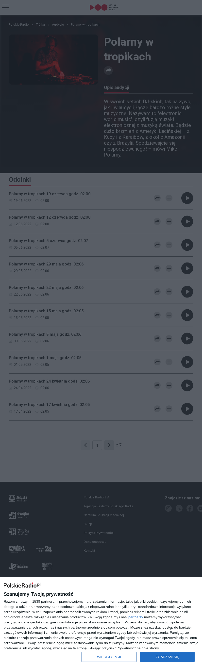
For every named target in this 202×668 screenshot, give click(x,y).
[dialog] (101, 623)
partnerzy (135, 617)
